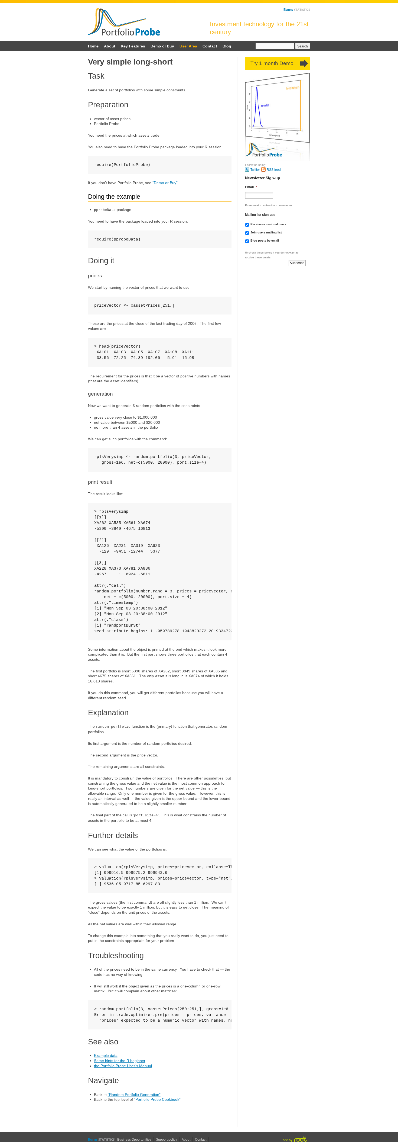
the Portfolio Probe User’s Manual (123, 1066)
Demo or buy (162, 46)
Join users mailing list (266, 232)
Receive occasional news (268, 224)
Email (251, 187)
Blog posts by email (264, 240)
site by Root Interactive (295, 1139)
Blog (227, 46)
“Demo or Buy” (165, 183)
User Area (188, 46)
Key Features (133, 46)
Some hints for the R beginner (119, 1060)
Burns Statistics (296, 9)
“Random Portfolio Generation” (134, 1094)
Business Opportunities (134, 1139)
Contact (210, 46)
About (109, 46)
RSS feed (274, 170)
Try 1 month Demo (271, 63)
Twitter (255, 170)
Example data (106, 1055)
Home (93, 46)
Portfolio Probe (124, 22)
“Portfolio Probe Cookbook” (157, 1099)
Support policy (166, 1139)
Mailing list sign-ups (260, 215)
